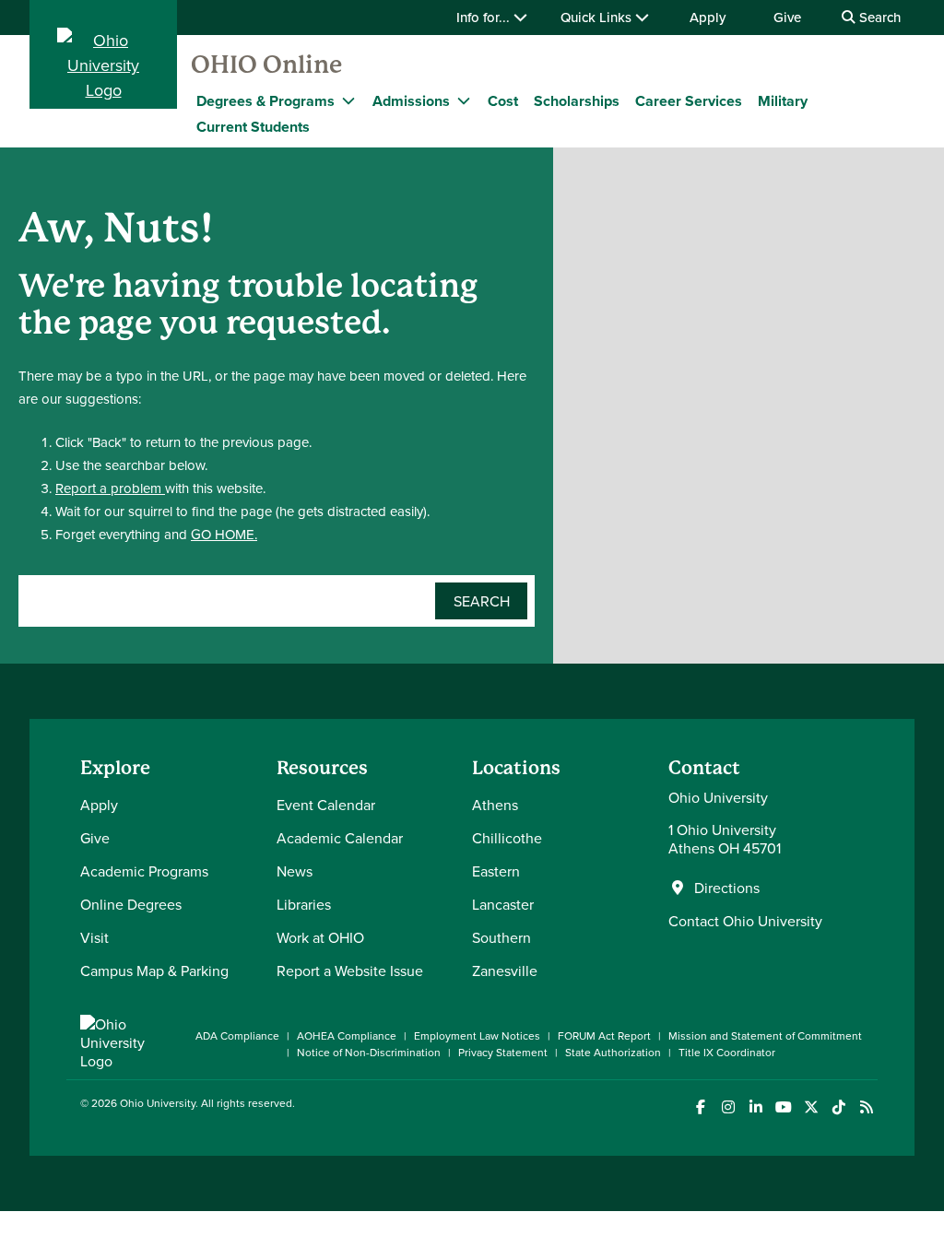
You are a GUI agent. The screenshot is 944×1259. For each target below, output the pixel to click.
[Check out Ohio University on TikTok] (838, 1107)
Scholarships (577, 101)
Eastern (496, 871)
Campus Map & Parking (154, 970)
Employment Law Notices (477, 1035)
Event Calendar (326, 804)
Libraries (304, 904)
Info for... (484, 17)
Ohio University (157, 1103)
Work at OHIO (320, 937)
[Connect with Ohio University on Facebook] (700, 1107)
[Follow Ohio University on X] (810, 1107)
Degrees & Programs (265, 101)
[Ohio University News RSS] (866, 1107)
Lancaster (503, 904)
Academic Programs (144, 871)
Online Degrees (131, 904)
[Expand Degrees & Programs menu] (348, 100)
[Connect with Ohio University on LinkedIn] (755, 1107)
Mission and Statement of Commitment (765, 1035)
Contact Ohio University (745, 921)
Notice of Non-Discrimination (369, 1052)
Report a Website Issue (350, 970)
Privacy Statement (503, 1052)
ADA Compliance (237, 1035)
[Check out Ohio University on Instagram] (727, 1107)
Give (787, 17)
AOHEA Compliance (346, 1035)
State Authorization (613, 1052)
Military (783, 101)
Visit (94, 937)
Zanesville (504, 970)
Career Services (688, 101)
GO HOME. (224, 534)
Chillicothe (507, 838)
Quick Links (597, 17)
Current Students (253, 126)
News (295, 871)
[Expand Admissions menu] (464, 100)
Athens (495, 804)
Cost (503, 101)
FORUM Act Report (604, 1035)
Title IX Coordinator (726, 1052)
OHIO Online (266, 64)
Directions (727, 887)
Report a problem (110, 488)
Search (878, 17)
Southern (501, 937)
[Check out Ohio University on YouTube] (783, 1107)
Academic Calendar (340, 838)
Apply (708, 17)
